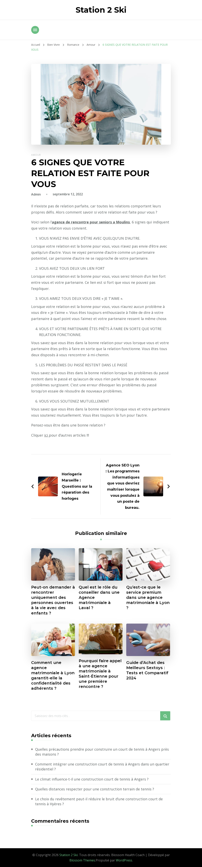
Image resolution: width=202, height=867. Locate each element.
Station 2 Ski (101, 10)
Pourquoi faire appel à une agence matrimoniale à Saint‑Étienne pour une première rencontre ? (100, 673)
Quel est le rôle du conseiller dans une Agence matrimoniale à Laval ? (99, 597)
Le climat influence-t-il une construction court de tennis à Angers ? (92, 779)
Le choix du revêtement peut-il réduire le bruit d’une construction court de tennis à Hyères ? (99, 801)
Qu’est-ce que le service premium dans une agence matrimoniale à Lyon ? (148, 597)
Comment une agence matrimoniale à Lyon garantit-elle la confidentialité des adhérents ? (53, 675)
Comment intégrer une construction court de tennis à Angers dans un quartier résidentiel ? (102, 766)
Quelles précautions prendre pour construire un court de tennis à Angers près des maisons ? (102, 752)
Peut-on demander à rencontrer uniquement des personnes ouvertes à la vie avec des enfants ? (53, 600)
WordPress (124, 860)
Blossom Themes (82, 860)
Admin (36, 194)
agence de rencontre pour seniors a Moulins (91, 222)
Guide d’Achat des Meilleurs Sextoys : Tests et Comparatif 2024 (147, 670)
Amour (36, 155)
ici (46, 435)
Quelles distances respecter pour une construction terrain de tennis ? (94, 789)
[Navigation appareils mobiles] (35, 30)
